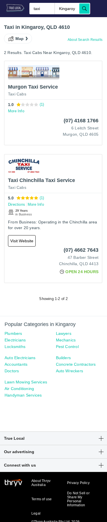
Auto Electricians (20, 357)
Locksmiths (15, 346)
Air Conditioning (19, 388)
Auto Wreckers (69, 371)
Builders (63, 357)
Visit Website (21, 241)
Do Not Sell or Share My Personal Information (78, 499)
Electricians (15, 340)
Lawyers (63, 333)
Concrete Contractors (76, 364)
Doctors (12, 371)
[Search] (84, 8)
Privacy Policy (78, 483)
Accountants (16, 364)
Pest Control (67, 346)
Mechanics (66, 340)
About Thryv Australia (41, 483)
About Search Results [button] (85, 40)
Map (19, 38)
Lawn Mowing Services (26, 382)
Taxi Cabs (17, 94)
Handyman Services (23, 395)
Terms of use (41, 499)
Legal (36, 513)
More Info (16, 111)
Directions (16, 204)
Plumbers (13, 333)
